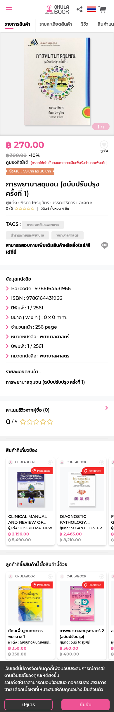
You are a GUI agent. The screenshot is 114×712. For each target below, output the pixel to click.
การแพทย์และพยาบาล (43, 225)
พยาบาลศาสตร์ (67, 235)
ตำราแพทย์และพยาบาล (27, 235)
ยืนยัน (85, 704)
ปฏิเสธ (28, 704)
